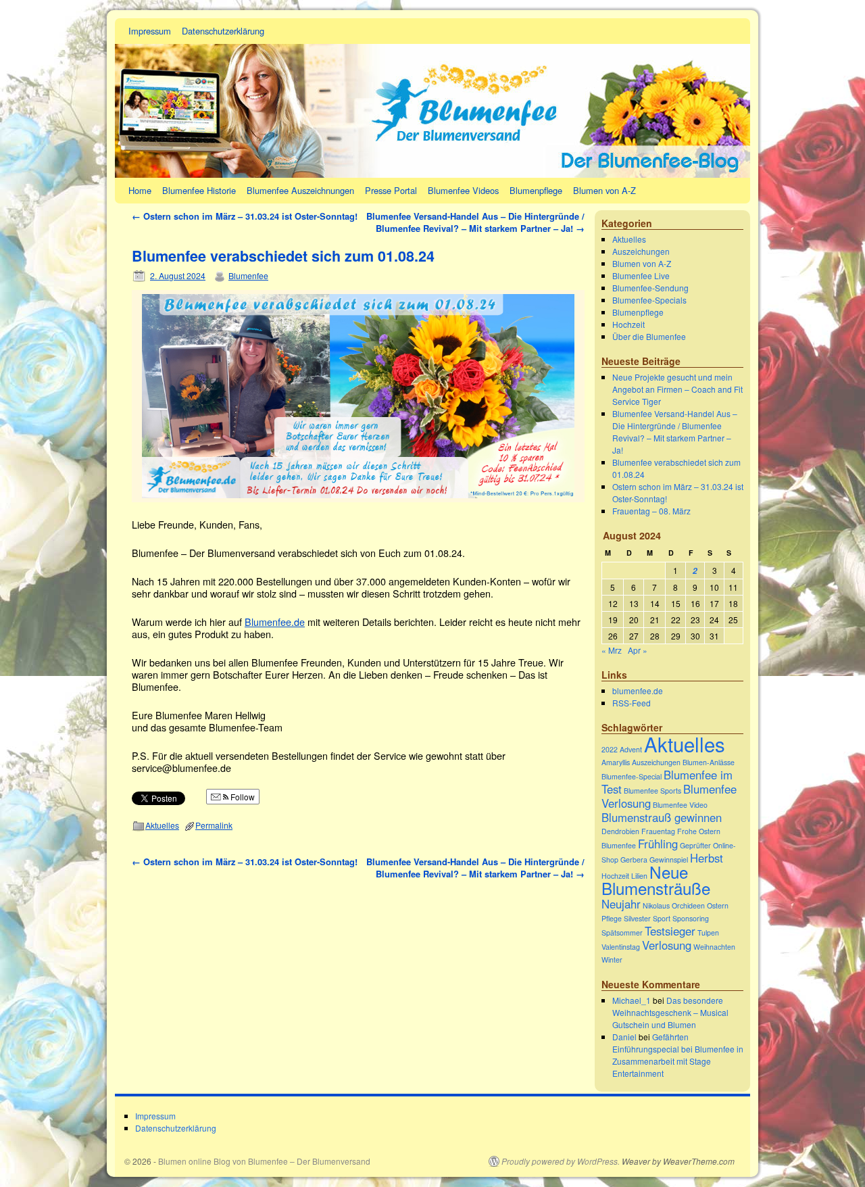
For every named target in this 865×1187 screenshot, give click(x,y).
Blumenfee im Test (667, 782)
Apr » (637, 650)
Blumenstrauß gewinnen (661, 817)
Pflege (611, 918)
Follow (241, 796)
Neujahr (621, 904)
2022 (609, 749)
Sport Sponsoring (681, 918)
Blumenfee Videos (463, 190)
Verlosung (666, 945)
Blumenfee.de (275, 621)
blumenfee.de (637, 690)
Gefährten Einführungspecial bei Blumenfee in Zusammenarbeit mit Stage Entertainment (677, 1055)
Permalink (213, 825)
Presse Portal (391, 190)
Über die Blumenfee (649, 336)
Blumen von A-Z (604, 190)
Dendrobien (620, 831)
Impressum (149, 30)
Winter (611, 959)
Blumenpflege (536, 190)
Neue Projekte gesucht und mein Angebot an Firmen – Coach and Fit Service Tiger (677, 389)
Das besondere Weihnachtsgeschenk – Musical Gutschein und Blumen (670, 1012)
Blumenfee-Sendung (650, 287)
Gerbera (633, 859)
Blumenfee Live (641, 275)
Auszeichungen (641, 251)
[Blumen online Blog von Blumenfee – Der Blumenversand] (432, 98)
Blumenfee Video (680, 805)
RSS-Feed (631, 702)
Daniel (624, 1036)
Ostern (717, 905)
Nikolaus (656, 905)
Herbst (706, 858)
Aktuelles (162, 825)
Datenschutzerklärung (223, 30)
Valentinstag (620, 947)
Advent (631, 749)
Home (139, 190)
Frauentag (658, 831)
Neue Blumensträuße (655, 880)
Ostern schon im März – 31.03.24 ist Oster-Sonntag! (244, 216)
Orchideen (688, 905)
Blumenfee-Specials (649, 300)
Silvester (637, 918)
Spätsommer (622, 932)
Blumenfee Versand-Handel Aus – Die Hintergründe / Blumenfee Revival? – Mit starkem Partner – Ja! (475, 222)
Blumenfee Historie (199, 190)
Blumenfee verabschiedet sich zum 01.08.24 (283, 255)
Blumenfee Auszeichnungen (300, 190)
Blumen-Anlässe (709, 762)
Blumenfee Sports (652, 790)
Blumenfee (248, 275)
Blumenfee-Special (631, 776)
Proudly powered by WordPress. (560, 1161)
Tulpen (708, 932)
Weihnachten (714, 947)
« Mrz (611, 650)
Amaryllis (615, 762)
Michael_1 (631, 1000)
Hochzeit (628, 324)
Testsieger (670, 931)
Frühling (658, 843)
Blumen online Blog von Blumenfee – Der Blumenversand (264, 1161)
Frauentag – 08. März (651, 510)
